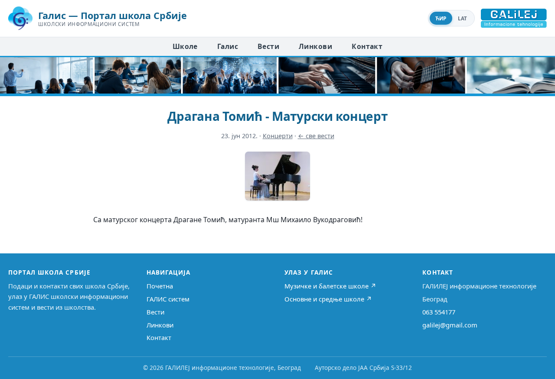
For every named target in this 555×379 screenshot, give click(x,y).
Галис (227, 46)
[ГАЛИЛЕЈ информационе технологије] (514, 18)
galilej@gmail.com (449, 325)
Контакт (367, 46)
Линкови (315, 46)
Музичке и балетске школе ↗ (330, 286)
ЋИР (441, 18)
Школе (185, 46)
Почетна (160, 286)
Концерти (278, 136)
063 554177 (438, 312)
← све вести (316, 136)
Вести (268, 46)
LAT (462, 18)
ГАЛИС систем (168, 299)
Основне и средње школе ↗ (328, 299)
